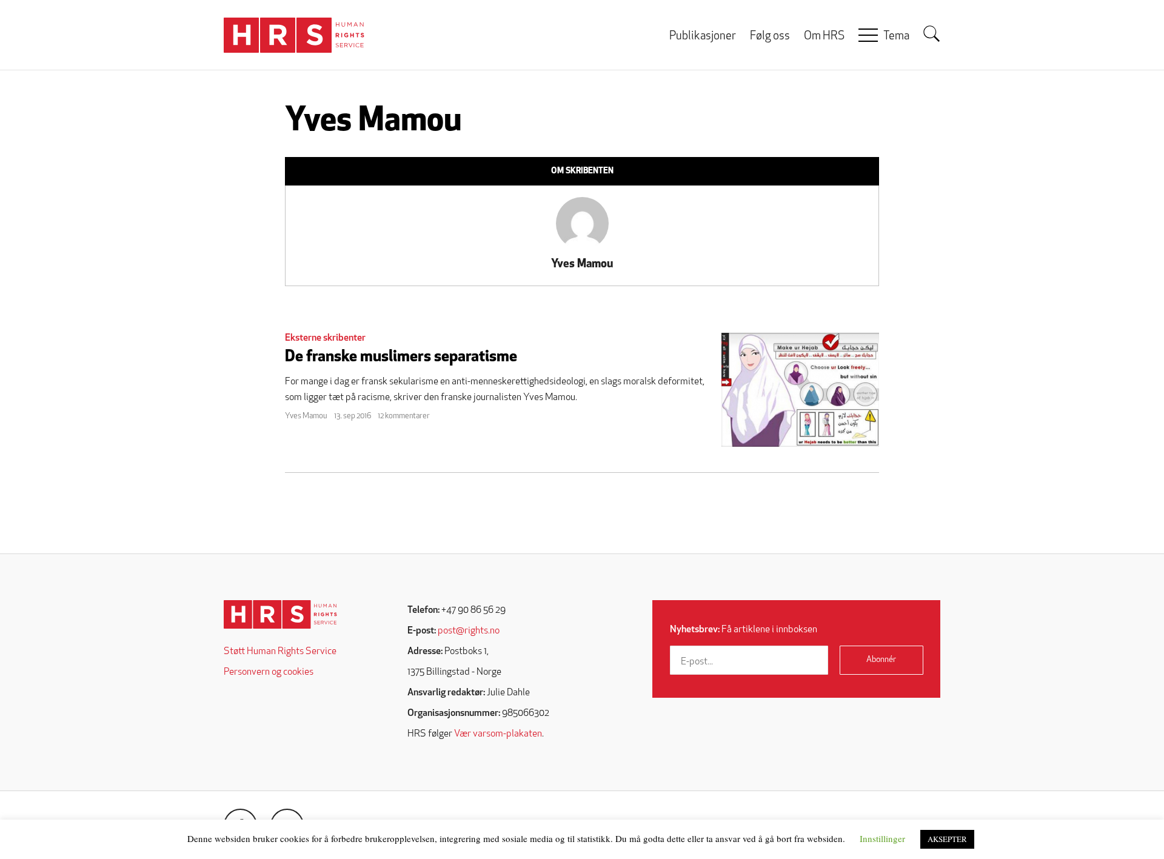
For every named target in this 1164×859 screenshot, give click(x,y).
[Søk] (931, 33)
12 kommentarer (404, 416)
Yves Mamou (582, 264)
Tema (896, 36)
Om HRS (824, 36)
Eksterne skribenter (325, 338)
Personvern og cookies (268, 672)
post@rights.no (469, 631)
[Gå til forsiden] (280, 614)
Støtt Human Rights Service (280, 652)
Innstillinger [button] (882, 838)
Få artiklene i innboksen (743, 630)
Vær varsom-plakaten (498, 734)
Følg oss (770, 36)
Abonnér (881, 660)
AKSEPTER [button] (947, 839)
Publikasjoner (702, 36)
